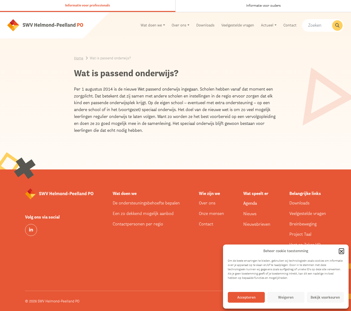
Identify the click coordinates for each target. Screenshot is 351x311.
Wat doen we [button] (151, 25)
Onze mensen (211, 213)
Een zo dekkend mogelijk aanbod (143, 213)
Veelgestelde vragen (237, 25)
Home (78, 58)
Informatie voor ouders (263, 5)
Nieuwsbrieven (256, 224)
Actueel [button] (267, 25)
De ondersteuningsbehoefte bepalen (146, 203)
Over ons (207, 203)
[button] (341, 251)
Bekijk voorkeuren (325, 297)
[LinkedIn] (31, 230)
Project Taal (300, 234)
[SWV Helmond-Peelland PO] (45, 25)
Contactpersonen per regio (138, 224)
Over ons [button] (179, 25)
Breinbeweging (303, 224)
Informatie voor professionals (87, 5)
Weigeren (285, 297)
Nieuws (249, 213)
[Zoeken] (337, 25)
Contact (290, 25)
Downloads (205, 25)
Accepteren (246, 297)
